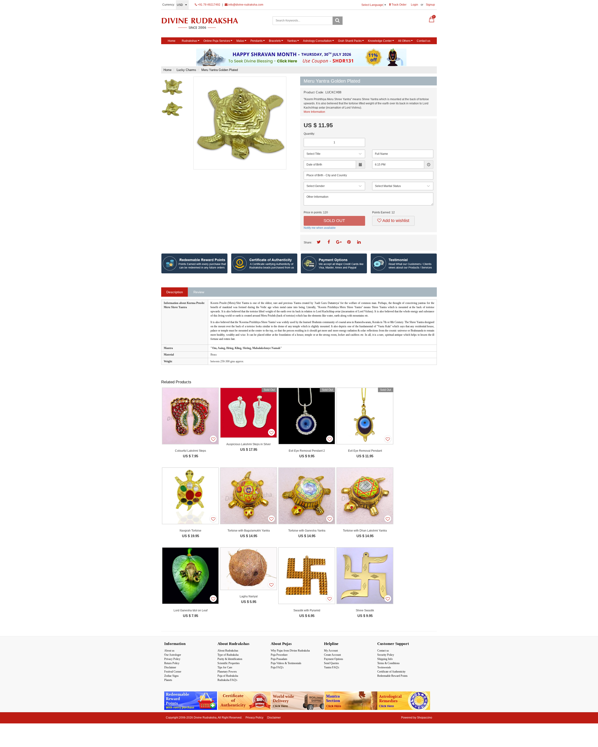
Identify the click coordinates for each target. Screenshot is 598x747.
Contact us (423, 40)
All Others (404, 40)
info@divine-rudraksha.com (245, 4)
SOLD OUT (334, 220)
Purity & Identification (229, 659)
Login (414, 4)
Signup (430, 4)
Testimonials (384, 667)
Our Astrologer (172, 654)
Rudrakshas (189, 40)
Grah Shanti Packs (350, 40)
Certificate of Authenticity (391, 671)
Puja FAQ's (277, 667)
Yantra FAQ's (331, 667)
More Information (314, 111)
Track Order (398, 4)
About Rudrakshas (227, 650)
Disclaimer (170, 667)
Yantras (292, 40)
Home (171, 40)
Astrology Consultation (317, 40)
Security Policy (385, 654)
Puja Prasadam (279, 659)
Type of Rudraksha (227, 654)
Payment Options (333, 659)
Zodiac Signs (171, 675)
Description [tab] (174, 292)
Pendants (256, 40)
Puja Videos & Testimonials (286, 663)
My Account (331, 650)
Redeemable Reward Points (392, 675)
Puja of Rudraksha (227, 675)
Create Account (332, 654)
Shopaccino (424, 717)
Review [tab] (198, 292)
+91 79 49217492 (208, 4)
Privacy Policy (172, 659)
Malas (240, 40)
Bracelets (275, 40)
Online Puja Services (216, 40)
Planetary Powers (227, 671)
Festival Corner (172, 671)
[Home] (204, 23)
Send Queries (331, 663)
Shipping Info (385, 659)
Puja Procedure (279, 654)
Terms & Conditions (388, 663)
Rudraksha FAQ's (227, 680)
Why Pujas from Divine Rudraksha (290, 650)
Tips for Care (224, 667)
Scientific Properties (228, 663)
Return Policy (171, 663)
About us (169, 650)
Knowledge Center (380, 40)
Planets (168, 680)
